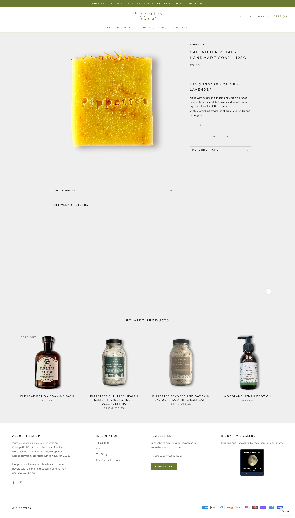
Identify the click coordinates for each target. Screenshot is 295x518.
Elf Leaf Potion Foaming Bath (47, 396)
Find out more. (274, 443)
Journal (180, 27)
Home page (103, 443)
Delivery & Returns (71, 204)
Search (263, 16)
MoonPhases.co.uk (252, 474)
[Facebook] (13, 482)
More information (206, 150)
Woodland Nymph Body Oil (248, 396)
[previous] (9, 368)
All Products (119, 27)
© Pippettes (21, 508)
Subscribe (164, 466)
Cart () (280, 16)
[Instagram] (21, 482)
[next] (285, 368)
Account (246, 16)
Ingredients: (65, 190)
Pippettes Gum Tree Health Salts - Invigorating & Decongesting (114, 400)
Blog (98, 448)
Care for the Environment (110, 460)
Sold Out (220, 136)
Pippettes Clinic (152, 27)
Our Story (101, 454)
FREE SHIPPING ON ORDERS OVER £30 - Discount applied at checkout (147, 3)
